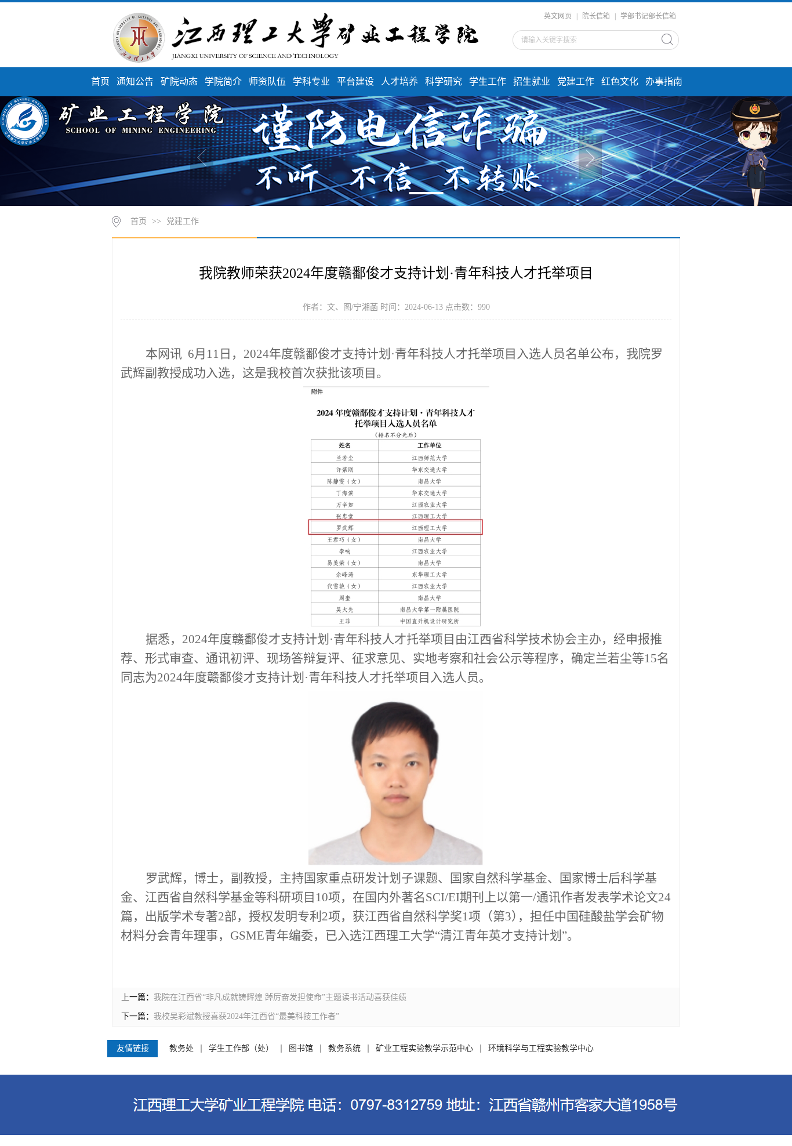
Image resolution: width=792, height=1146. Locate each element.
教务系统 (344, 1049)
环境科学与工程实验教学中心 (541, 1049)
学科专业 (311, 81)
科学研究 (443, 81)
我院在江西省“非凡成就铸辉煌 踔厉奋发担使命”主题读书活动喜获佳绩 (280, 997)
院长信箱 (596, 16)
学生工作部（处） (241, 1049)
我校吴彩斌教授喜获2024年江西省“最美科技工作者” (246, 1016)
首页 (100, 81)
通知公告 (135, 81)
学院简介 (223, 81)
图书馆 (301, 1049)
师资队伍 (267, 81)
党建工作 (575, 81)
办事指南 (663, 81)
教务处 (181, 1049)
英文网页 (558, 16)
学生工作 (487, 81)
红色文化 (619, 81)
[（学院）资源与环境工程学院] (301, 36)
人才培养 (399, 81)
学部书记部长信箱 (648, 16)
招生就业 (531, 81)
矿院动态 (179, 81)
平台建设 (355, 81)
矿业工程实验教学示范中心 (424, 1049)
